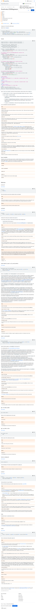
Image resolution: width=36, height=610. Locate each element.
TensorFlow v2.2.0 (4, 3)
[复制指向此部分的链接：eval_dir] (6, 185)
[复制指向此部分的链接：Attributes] (5, 163)
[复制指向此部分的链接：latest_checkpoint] (10, 457)
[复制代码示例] (34, 30)
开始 (32, 10)
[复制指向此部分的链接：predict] (5, 471)
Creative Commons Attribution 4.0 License (25, 587)
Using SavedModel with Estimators (14, 348)
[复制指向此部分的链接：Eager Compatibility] (8, 157)
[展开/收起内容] (4, 11)
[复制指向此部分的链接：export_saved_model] (10, 336)
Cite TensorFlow (21, 600)
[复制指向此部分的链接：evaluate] (6, 208)
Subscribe (14, 605)
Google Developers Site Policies (23, 588)
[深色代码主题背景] (33, 30)
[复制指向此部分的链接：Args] (4, 106)
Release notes (20, 596)
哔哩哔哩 (2, 599)
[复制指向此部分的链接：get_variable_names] (10, 407)
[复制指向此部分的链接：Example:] (5, 38)
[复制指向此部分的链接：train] (4, 528)
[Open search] (25, 1)
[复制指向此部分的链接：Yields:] (4, 514)
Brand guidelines (21, 599)
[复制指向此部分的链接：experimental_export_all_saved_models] (19, 263)
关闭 (28, 10)
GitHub (2, 596)
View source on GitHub (15, 23)
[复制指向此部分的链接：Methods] (6, 182)
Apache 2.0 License (11, 588)
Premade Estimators (21, 228)
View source (3, 186)
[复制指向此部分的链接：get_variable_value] (10, 428)
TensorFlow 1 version (6, 23)
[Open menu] (1, 1)
